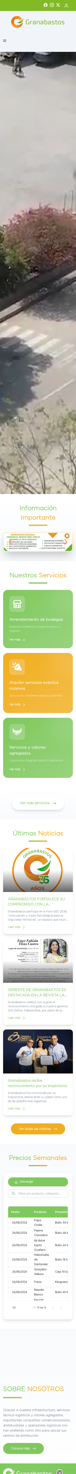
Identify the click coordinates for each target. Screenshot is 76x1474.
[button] (5, 41)
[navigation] (10, 542)
